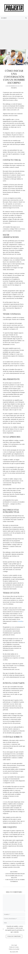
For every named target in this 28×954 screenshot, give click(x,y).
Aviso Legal (14, 945)
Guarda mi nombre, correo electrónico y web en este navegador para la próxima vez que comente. (14, 929)
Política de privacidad (14, 949)
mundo (20, 621)
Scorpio (14, 871)
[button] (26, 18)
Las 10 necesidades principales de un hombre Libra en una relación (14, 875)
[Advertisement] (14, 35)
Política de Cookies (14, 947)
